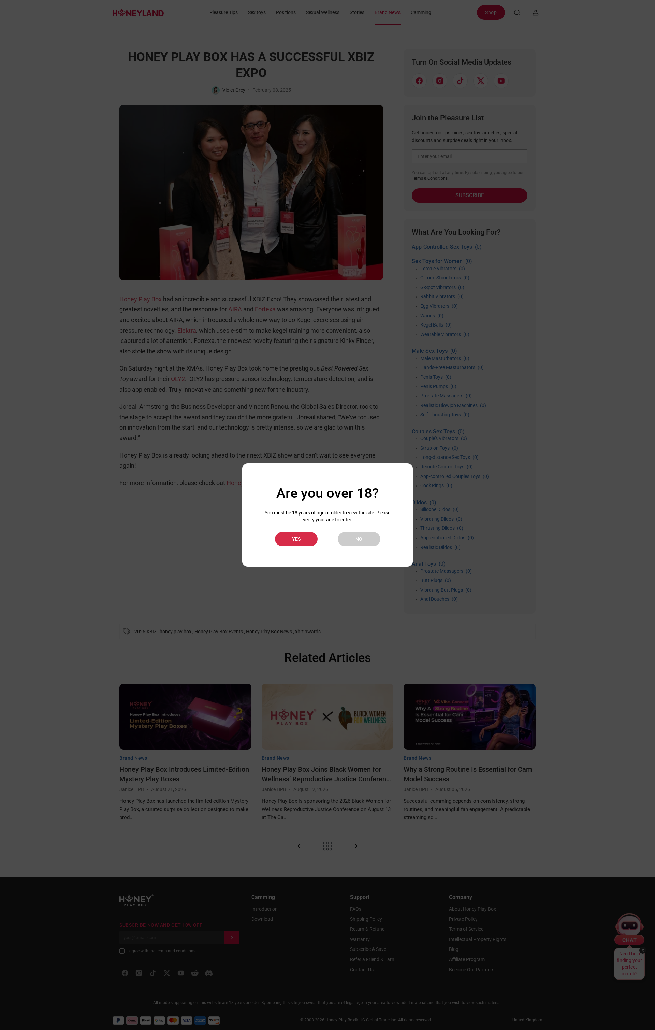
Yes (296, 539)
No (358, 539)
